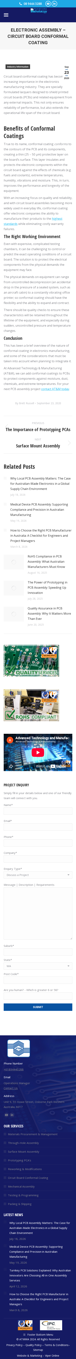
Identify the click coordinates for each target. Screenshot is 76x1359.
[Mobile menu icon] (6, 15)
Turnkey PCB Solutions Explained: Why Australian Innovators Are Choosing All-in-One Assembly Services (40, 1275)
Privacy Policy (14, 1345)
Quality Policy (33, 1345)
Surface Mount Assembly (23, 1151)
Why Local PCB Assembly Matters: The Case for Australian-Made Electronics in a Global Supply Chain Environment (40, 483)
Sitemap (38, 1350)
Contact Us (11, 1088)
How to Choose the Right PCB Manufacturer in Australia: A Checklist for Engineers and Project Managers (41, 535)
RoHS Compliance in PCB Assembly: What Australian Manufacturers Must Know (46, 561)
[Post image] (5, 478)
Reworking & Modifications (25, 1169)
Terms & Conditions (56, 1345)
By (24, 403)
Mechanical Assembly (21, 1186)
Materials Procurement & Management (33, 1134)
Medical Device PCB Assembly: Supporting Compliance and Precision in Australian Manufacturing (39, 509)
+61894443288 (14, 1069)
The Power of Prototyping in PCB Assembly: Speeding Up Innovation (47, 587)
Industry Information (17, 67)
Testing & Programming (23, 1195)
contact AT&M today (55, 389)
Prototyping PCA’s (19, 1160)
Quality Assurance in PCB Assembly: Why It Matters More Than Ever (49, 613)
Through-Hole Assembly (23, 1143)
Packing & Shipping (20, 1204)
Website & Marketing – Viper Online (38, 1355)
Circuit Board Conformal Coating (28, 1178)
